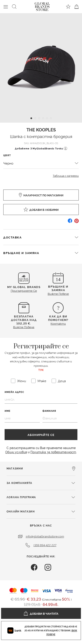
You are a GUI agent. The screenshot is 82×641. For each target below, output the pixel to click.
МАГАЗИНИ (15, 468)
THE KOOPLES (41, 129)
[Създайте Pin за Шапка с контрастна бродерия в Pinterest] (76, 222)
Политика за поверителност (53, 452)
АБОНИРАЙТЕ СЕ (41, 435)
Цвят (7, 155)
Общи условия (16, 452)
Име (7, 410)
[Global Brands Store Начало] (42, 5)
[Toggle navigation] (5, 6)
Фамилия (49, 410)
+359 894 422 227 (44, 545)
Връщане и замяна (21, 253)
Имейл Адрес (14, 392)
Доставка (12, 237)
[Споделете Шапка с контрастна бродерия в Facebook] (70, 222)
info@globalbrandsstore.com (45, 536)
